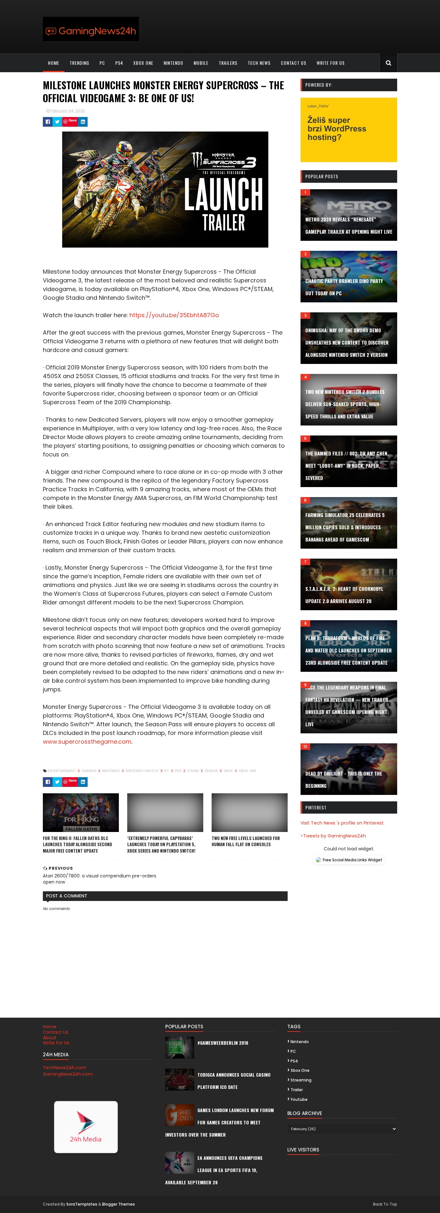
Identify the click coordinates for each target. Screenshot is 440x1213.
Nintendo (173, 62)
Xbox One (143, 62)
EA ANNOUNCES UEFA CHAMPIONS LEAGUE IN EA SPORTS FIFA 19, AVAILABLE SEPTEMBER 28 (214, 1170)
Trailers (228, 62)
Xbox (229, 770)
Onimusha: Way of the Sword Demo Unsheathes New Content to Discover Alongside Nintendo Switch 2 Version (346, 342)
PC (102, 62)
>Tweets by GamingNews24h (333, 836)
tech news (259, 62)
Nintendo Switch (142, 770)
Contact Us (55, 1032)
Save (73, 120)
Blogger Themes (118, 1204)
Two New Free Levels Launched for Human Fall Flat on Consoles (246, 841)
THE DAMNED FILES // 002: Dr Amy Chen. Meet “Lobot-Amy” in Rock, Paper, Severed (346, 465)
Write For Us (56, 1043)
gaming (89, 770)
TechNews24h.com (64, 1067)
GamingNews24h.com (68, 1074)
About (49, 1037)
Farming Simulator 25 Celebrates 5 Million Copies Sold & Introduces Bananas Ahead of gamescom (345, 527)
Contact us (293, 62)
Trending (79, 62)
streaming (301, 1080)
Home (53, 62)
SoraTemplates (81, 1204)
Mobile (201, 62)
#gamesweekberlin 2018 (222, 1042)
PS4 (119, 62)
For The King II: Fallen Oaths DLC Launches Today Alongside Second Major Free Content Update (77, 844)
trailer (212, 770)
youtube (299, 1099)
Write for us (331, 62)
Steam (193, 770)
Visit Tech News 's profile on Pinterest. (343, 823)
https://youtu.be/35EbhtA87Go (174, 315)
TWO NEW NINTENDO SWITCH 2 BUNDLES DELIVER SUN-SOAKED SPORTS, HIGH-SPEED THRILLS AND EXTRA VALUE (345, 404)
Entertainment (62, 770)
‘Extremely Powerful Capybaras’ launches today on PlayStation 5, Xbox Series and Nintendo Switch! (161, 844)
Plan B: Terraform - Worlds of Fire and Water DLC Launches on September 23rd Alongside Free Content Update (348, 650)
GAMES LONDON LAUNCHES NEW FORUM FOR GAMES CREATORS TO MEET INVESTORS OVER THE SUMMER (219, 1122)
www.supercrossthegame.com (87, 742)
